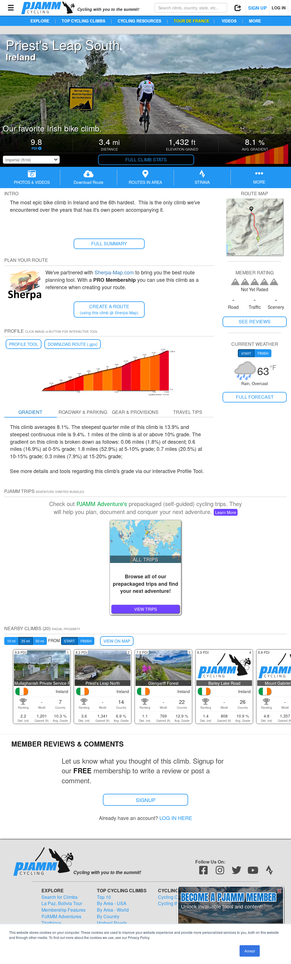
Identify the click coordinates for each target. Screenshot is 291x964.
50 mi (40, 640)
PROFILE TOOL (23, 344)
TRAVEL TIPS (187, 412)
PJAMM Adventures (61, 916)
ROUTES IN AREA (145, 182)
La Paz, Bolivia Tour (61, 903)
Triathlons (51, 923)
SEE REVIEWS (255, 321)
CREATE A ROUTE (109, 309)
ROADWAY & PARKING (83, 412)
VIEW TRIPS (145, 609)
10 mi (11, 640)
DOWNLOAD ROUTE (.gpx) (72, 344)
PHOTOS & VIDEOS (32, 182)
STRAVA (202, 182)
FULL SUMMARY (109, 243)
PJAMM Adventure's (101, 504)
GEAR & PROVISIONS (135, 412)
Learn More (225, 512)
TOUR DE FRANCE (191, 21)
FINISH (86, 640)
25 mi (25, 640)
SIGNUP (145, 799)
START (69, 640)
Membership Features (63, 910)
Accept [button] (249, 950)
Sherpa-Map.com (114, 272)
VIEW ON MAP (116, 641)
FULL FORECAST (255, 397)
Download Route (88, 182)
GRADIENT (30, 412)
